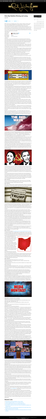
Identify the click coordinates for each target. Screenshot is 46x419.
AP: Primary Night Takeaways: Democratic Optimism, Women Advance (15, 403)
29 (37, 28)
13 (34, 25)
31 (40, 28)
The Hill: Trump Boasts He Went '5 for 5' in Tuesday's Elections (14, 402)
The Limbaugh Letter (14, 388)
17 (40, 25)
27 (34, 28)
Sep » (36, 30)
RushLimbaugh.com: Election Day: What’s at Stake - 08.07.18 (14, 401)
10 (40, 23)
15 (37, 25)
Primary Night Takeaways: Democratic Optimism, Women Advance (22, 231)
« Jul (34, 30)
